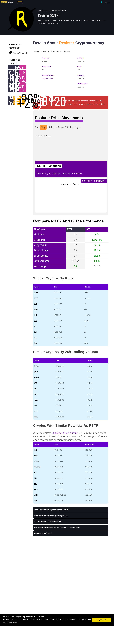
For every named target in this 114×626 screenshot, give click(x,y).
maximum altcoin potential (65, 433)
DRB (35, 321)
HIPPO (36, 309)
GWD (35, 501)
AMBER (36, 377)
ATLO (36, 489)
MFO (35, 484)
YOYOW (36, 461)
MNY (35, 478)
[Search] (101, 2)
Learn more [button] (12, 622)
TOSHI (36, 292)
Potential (67, 51)
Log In (107, 2)
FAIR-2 (36, 455)
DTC (35, 389)
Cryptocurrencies (51, 10)
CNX (35, 405)
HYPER (36, 394)
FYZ (35, 450)
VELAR (36, 400)
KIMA (36, 417)
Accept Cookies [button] (102, 620)
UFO (35, 383)
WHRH (36, 495)
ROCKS (36, 366)
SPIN (35, 304)
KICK (35, 315)
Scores (43, 51)
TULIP (36, 411)
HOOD (36, 298)
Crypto (36, 51)
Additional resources (55, 51)
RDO (35, 338)
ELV (35, 472)
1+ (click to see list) (47, 78)
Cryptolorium (41, 10)
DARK (36, 372)
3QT (35, 332)
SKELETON (37, 467)
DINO (35, 343)
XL (35, 326)
